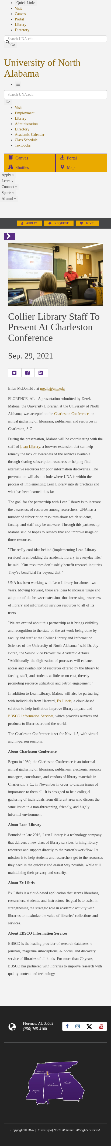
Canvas (20, 14)
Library (20, 25)
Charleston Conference (71, 414)
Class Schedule (26, 140)
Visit (18, 8)
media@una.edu (52, 388)
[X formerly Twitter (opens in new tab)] (89, 1026)
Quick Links (25, 3)
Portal (19, 19)
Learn (7, 181)
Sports (7, 193)
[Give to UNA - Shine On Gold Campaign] (55, 1109)
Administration (26, 124)
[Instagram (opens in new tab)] (77, 1026)
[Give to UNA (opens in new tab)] (55, 210)
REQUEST (61, 223)
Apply (7, 175)
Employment (24, 113)
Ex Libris (64, 701)
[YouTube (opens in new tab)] (101, 1026)
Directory (22, 30)
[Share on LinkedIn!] (41, 372)
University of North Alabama (42, 68)
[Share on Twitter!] (15, 372)
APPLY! (32, 223)
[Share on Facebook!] (28, 372)
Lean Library (30, 447)
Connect (8, 187)
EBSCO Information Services (30, 716)
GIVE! (90, 223)
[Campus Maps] (55, 1082)
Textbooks (22, 145)
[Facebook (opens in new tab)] (67, 1026)
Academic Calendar (29, 135)
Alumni (8, 199)
